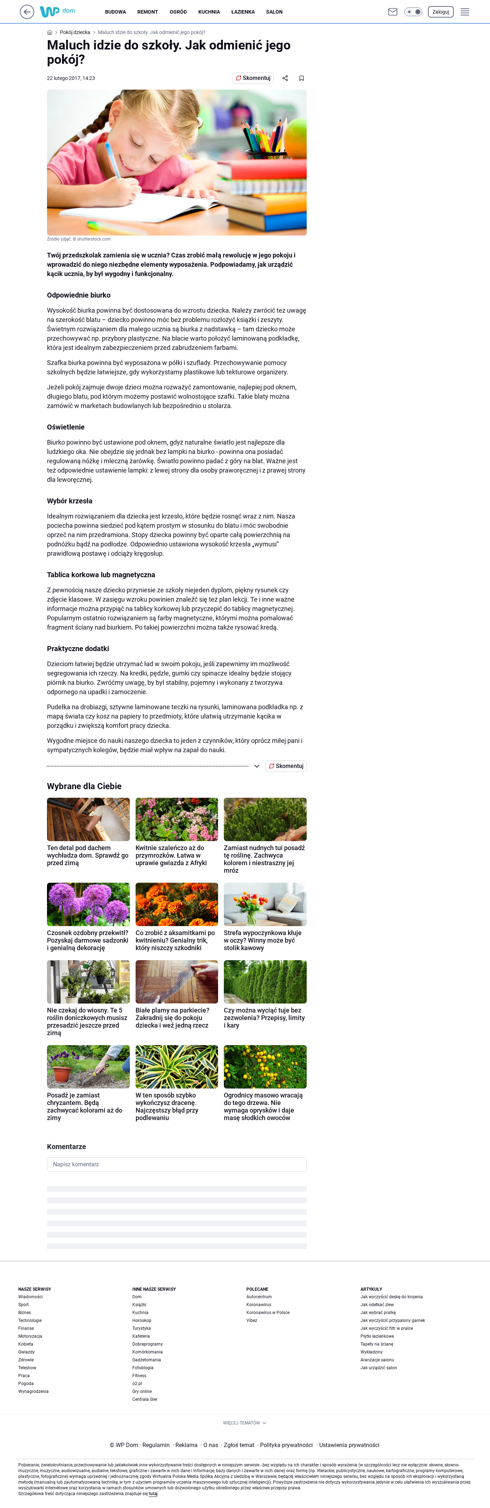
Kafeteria (141, 1336)
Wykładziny (372, 1352)
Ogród (178, 12)
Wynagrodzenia (33, 1391)
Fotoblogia (143, 1367)
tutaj (153, 1493)
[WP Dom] (72, 12)
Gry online (142, 1391)
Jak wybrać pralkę (378, 1312)
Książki (139, 1304)
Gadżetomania (146, 1359)
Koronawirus (258, 1304)
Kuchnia (209, 12)
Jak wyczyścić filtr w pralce (387, 1328)
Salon (274, 12)
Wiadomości (30, 1296)
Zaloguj (441, 12)
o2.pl (137, 1383)
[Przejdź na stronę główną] (27, 17)
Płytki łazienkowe (377, 1336)
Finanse (26, 1328)
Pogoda (26, 1383)
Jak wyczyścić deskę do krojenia (392, 1296)
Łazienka (243, 12)
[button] (413, 12)
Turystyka (141, 1328)
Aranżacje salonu (377, 1359)
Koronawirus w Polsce (267, 1312)
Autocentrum (259, 1296)
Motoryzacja (30, 1336)
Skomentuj (256, 78)
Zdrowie (26, 1359)
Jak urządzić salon (379, 1367)
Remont (147, 12)
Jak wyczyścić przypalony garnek (393, 1320)
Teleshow (27, 1367)
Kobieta (25, 1344)
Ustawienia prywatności (348, 1445)
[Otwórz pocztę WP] (393, 12)
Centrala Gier (144, 1399)
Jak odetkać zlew (377, 1304)
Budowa (115, 12)
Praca (24, 1375)
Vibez (251, 1320)
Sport (23, 1304)
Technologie (30, 1320)
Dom (137, 1296)
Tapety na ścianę (377, 1344)
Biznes (24, 1312)
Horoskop (141, 1320)
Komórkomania (147, 1352)
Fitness (139, 1375)
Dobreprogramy (147, 1344)
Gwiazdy (26, 1352)
